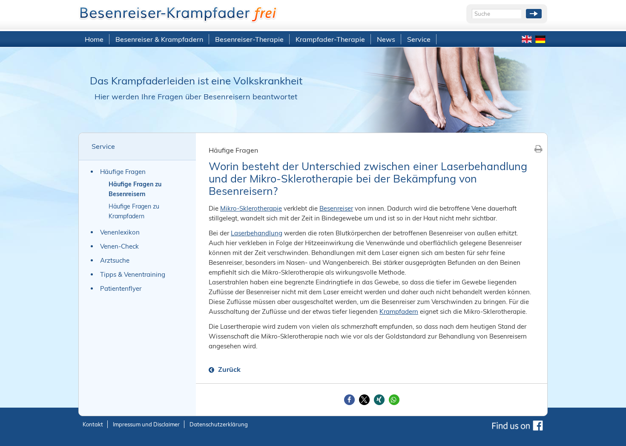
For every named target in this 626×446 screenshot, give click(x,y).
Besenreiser (336, 208)
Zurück (228, 369)
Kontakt (93, 424)
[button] (349, 399)
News (386, 39)
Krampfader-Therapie (330, 39)
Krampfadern (398, 311)
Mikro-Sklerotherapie (251, 208)
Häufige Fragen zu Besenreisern (135, 189)
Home (94, 39)
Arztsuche (114, 260)
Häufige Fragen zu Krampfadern (134, 211)
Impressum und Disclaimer (146, 424)
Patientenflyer (120, 288)
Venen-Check (119, 246)
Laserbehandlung (256, 233)
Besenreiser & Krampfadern (159, 39)
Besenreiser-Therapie (249, 39)
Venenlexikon (120, 232)
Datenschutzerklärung (219, 424)
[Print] (538, 149)
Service (419, 39)
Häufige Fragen (123, 172)
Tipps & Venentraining (132, 274)
